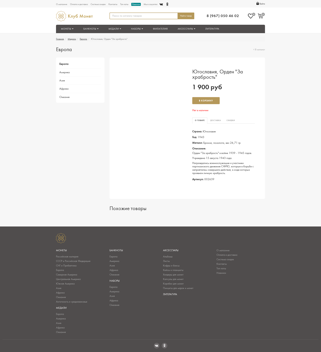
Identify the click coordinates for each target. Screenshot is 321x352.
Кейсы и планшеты (173, 270)
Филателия (160, 29)
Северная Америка (66, 274)
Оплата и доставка (79, 4)
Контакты (113, 4)
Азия (62, 80)
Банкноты (116, 250)
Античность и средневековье (71, 301)
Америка (64, 72)
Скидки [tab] (231, 120)
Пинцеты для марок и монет (178, 288)
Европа (83, 39)
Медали (72, 39)
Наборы (115, 280)
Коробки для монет (173, 283)
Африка (64, 88)
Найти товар (186, 16)
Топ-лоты (124, 4)
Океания (64, 97)
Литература (212, 29)
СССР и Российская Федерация (73, 261)
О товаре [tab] (200, 120)
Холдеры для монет (173, 274)
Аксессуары (170, 250)
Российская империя (67, 256)
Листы (166, 261)
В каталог (260, 49)
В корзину (206, 100)
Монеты (61, 250)
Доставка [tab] (215, 120)
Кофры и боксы (171, 265)
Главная (60, 39)
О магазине (61, 4)
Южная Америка (65, 283)
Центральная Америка (68, 279)
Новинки (136, 4)
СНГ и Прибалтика (66, 265)
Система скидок (98, 4)
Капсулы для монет (173, 279)
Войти (262, 4)
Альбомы (168, 256)
